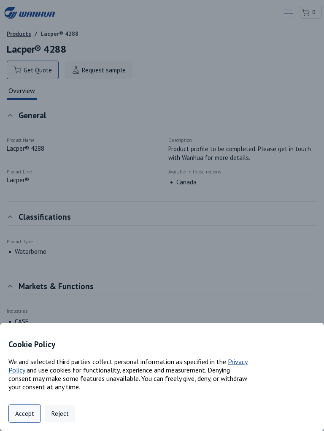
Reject (60, 414)
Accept (24, 414)
